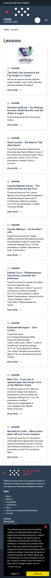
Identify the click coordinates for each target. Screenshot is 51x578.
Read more (12, 90)
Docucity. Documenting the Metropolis (21, 510)
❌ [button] (46, 527)
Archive (9, 499)
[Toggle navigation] (44, 20)
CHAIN (7, 19)
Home (6, 30)
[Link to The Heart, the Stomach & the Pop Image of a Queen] (25, 54)
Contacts (9, 513)
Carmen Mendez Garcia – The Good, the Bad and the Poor (23, 187)
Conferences (11, 505)
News (8, 508)
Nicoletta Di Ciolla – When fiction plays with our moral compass (25, 433)
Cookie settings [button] (14, 567)
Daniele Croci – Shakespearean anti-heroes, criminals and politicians (24, 275)
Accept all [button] (38, 574)
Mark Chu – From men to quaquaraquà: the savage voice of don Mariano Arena (24, 382)
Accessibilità (9, 521)
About (8, 496)
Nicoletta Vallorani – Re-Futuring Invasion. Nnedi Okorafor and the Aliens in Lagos (25, 110)
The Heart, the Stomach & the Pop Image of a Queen (23, 74)
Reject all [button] (15, 574)
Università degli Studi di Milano (16, 3)
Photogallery (11, 502)
